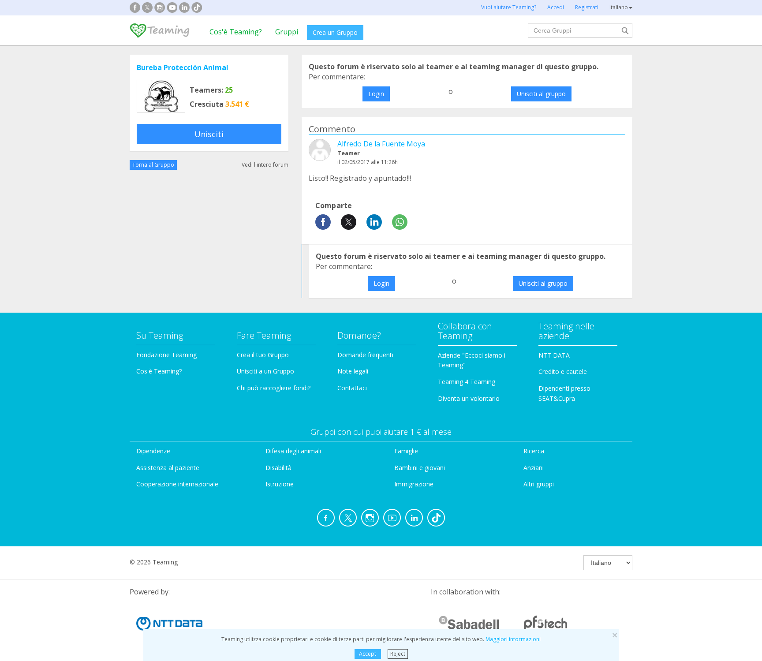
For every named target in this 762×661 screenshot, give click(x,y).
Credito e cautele (562, 371)
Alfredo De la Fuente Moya (381, 144)
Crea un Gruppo (335, 32)
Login (376, 94)
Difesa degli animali (293, 451)
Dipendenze (153, 451)
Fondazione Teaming (166, 355)
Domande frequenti (365, 355)
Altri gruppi (538, 484)
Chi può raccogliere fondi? (273, 388)
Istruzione (279, 484)
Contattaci (352, 388)
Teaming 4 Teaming (466, 381)
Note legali (352, 371)
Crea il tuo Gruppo (263, 355)
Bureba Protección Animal (182, 67)
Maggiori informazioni (513, 639)
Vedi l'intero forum (265, 164)
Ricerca (533, 451)
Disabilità (278, 467)
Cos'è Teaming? (235, 32)
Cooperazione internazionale (177, 484)
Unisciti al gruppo (541, 94)
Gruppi (286, 32)
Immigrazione (413, 484)
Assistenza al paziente (167, 467)
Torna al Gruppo (153, 164)
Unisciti (209, 134)
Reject (397, 653)
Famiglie (406, 451)
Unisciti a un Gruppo (265, 371)
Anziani (533, 467)
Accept (367, 653)
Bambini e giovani (419, 467)
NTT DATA (554, 355)
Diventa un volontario (469, 398)
